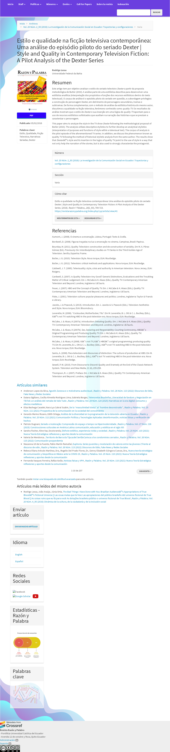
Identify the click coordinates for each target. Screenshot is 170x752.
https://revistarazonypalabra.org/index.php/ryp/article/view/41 (86, 211)
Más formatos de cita (67, 218)
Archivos (33, 23)
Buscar (156, 12)
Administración (7, 740)
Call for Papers (84, 4)
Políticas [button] (35, 4)
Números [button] (51, 4)
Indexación (123, 4)
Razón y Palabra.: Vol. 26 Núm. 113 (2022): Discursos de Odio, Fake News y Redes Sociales (84, 447)
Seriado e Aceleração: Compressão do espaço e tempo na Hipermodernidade (79, 424)
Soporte (4, 743)
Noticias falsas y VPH (74, 460)
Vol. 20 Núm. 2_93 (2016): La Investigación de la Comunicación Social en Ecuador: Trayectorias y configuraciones (78, 26)
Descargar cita (92, 218)
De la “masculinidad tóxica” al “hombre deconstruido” (96, 407)
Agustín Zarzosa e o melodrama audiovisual (71, 390)
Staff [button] (21, 4)
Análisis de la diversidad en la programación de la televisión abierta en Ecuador (100, 414)
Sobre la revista (105, 4)
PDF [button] (31, 115)
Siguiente (144, 471)
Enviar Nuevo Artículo (26, 526)
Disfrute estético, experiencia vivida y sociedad (85, 430)
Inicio (10, 4)
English (18, 554)
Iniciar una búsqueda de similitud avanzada (54, 479)
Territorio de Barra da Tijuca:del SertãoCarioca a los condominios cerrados (82, 437)
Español (19, 561)
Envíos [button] (66, 4)
